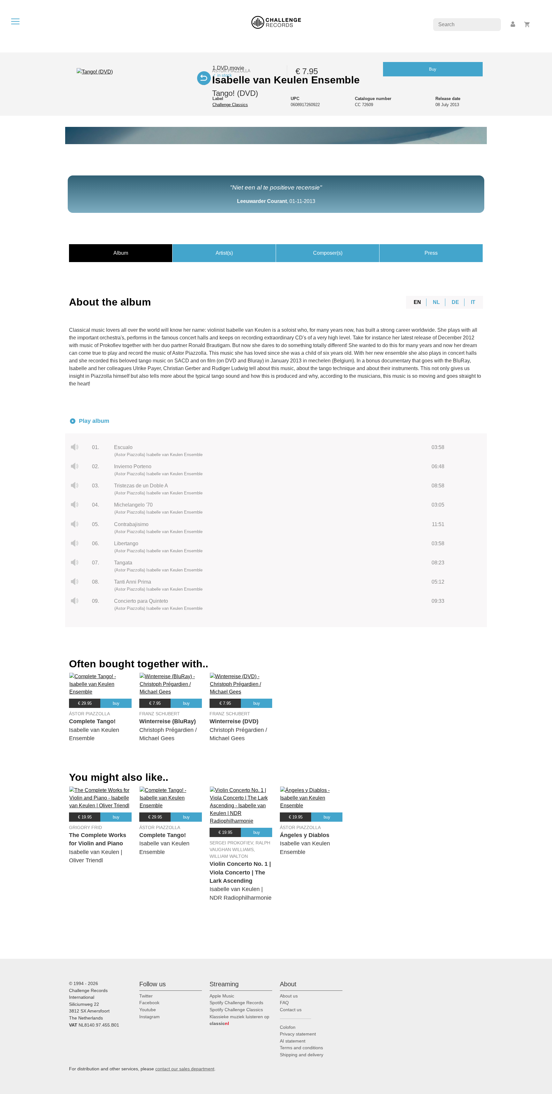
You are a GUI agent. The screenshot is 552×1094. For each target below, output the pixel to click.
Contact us (291, 1009)
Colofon (287, 1027)
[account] (513, 24)
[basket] (527, 24)
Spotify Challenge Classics (236, 1009)
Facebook (149, 1002)
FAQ (284, 1002)
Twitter (146, 995)
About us (289, 995)
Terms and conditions (301, 1047)
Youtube (147, 1009)
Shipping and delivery (301, 1054)
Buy (432, 69)
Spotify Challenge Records (236, 1002)
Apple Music (222, 995)
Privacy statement (298, 1033)
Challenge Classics (230, 104)
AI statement (292, 1041)
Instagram (149, 1016)
